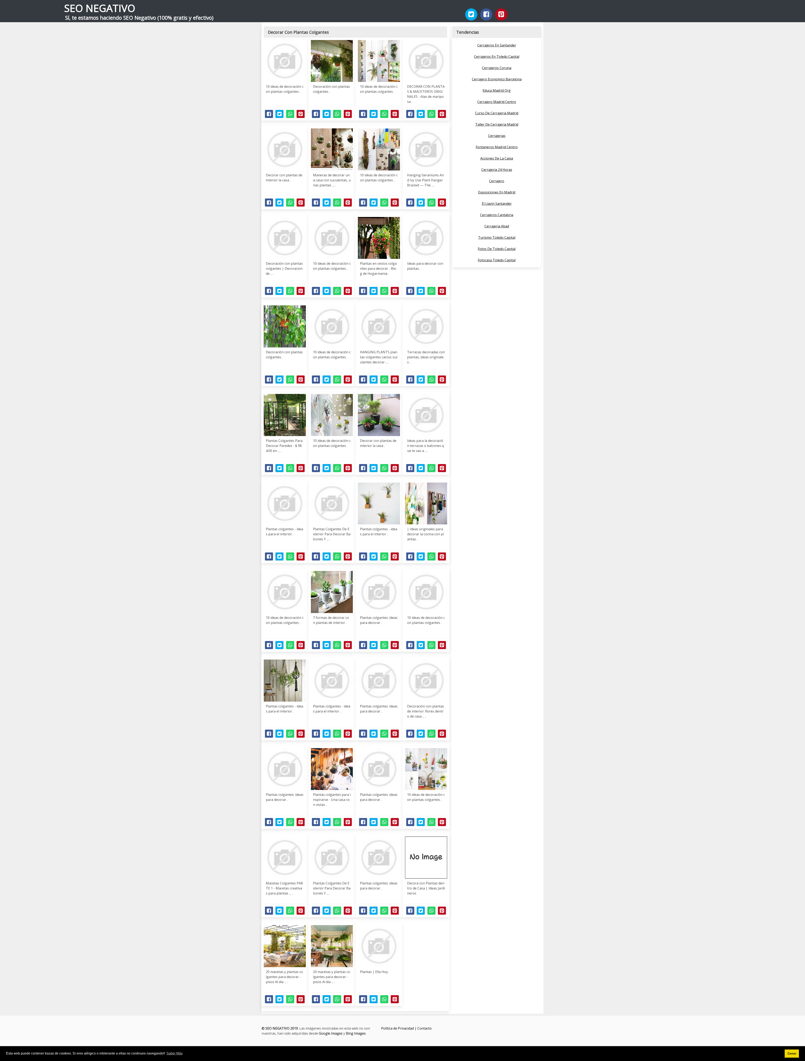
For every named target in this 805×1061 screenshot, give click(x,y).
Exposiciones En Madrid (496, 192)
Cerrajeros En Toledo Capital (496, 56)
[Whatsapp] (290, 114)
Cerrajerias (496, 135)
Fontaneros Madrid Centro (497, 147)
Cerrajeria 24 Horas (496, 169)
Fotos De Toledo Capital (496, 249)
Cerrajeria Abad (496, 226)
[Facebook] (486, 14)
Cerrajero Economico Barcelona (497, 79)
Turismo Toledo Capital (496, 237)
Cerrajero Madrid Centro (496, 101)
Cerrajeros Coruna (496, 68)
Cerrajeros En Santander (496, 45)
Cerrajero (496, 181)
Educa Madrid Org (497, 90)
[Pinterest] (501, 14)
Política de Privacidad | (399, 1028)
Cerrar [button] (792, 1053)
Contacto (424, 1028)
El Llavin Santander (497, 203)
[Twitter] (471, 14)
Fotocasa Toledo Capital (496, 260)
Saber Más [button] (174, 1053)
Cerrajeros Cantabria (496, 215)
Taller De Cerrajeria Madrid (496, 124)
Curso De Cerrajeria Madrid (496, 113)
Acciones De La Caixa (496, 158)
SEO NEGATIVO (99, 8)
